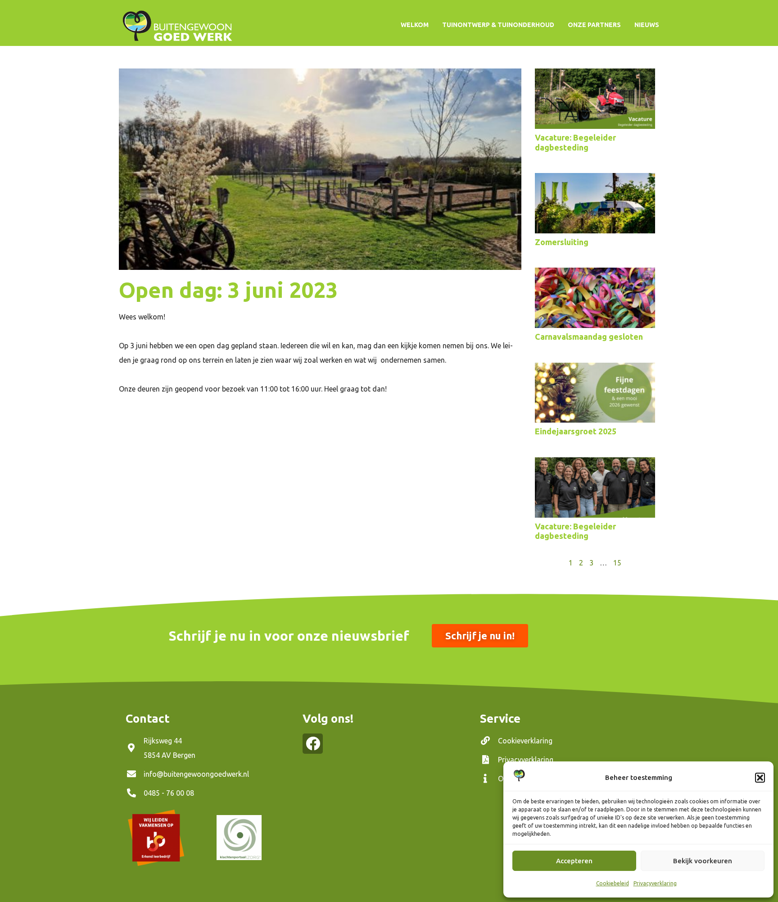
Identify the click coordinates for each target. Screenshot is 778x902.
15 (617, 563)
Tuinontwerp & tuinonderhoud (498, 24)
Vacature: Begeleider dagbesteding (575, 142)
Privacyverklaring (655, 883)
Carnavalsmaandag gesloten (589, 336)
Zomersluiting (561, 241)
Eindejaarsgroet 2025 (575, 431)
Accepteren (574, 861)
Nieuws (646, 24)
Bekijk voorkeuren (702, 861)
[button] (759, 777)
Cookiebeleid (612, 883)
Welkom (415, 24)
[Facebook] (313, 743)
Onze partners (594, 24)
